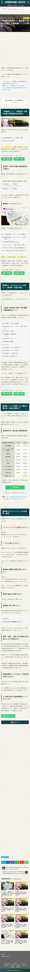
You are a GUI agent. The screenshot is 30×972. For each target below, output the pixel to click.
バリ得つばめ (15, 487)
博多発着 (18, 965)
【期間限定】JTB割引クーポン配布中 (15, 5)
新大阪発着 (12, 965)
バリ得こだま (23, 963)
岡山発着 (18, 967)
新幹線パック (5, 857)
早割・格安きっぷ (7, 963)
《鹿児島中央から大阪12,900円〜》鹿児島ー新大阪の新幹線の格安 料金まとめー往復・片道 (14, 87)
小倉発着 (24, 965)
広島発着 (12, 967)
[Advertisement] (15, 48)
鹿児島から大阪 (19, 158)
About (2, 954)
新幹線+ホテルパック (8, 715)
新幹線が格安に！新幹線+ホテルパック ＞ (15, 970)
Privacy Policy (5, 956)
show (15, 102)
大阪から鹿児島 (7, 158)
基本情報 (6, 965)
